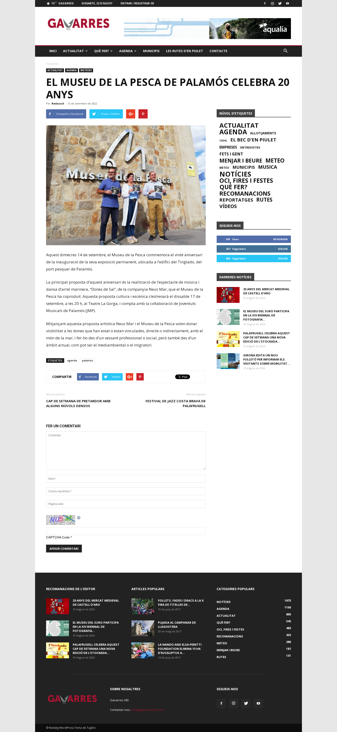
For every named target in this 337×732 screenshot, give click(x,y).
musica (267, 167)
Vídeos (228, 206)
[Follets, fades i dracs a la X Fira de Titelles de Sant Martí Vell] (142, 606)
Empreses (228, 147)
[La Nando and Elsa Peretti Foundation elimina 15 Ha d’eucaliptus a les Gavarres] (142, 650)
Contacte (218, 51)
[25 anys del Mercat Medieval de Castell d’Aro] (228, 295)
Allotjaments (263, 133)
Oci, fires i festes (246, 180)
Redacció (58, 103)
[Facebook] (264, 3)
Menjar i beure (240, 160)
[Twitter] (279, 3)
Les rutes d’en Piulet (184, 51)
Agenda (126, 51)
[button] (285, 50)
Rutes (264, 200)
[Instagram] (272, 3)
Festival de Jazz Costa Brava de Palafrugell (176, 403)
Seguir (283, 249)
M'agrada (280, 239)
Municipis (151, 51)
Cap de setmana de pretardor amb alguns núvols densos (78, 403)
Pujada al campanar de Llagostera (177, 624)
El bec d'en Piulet (253, 140)
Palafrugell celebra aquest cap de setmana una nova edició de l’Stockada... (266, 337)
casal (223, 140)
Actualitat (73, 51)
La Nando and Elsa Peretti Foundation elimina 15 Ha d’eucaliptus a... (180, 648)
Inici (53, 51)
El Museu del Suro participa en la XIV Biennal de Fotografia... (266, 315)
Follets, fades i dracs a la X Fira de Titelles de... (181, 602)
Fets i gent (231, 154)
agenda (72, 360)
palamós (87, 360)
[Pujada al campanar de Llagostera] (142, 628)
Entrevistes (250, 147)
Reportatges (236, 200)
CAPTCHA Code (58, 537)
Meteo (275, 160)
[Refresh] (78, 517)
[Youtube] (287, 3)
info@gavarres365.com (147, 710)
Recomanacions (245, 193)
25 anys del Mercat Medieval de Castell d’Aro (266, 291)
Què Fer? (101, 51)
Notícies (86, 70)
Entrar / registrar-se (137, 3)
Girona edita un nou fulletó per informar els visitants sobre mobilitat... (266, 359)
